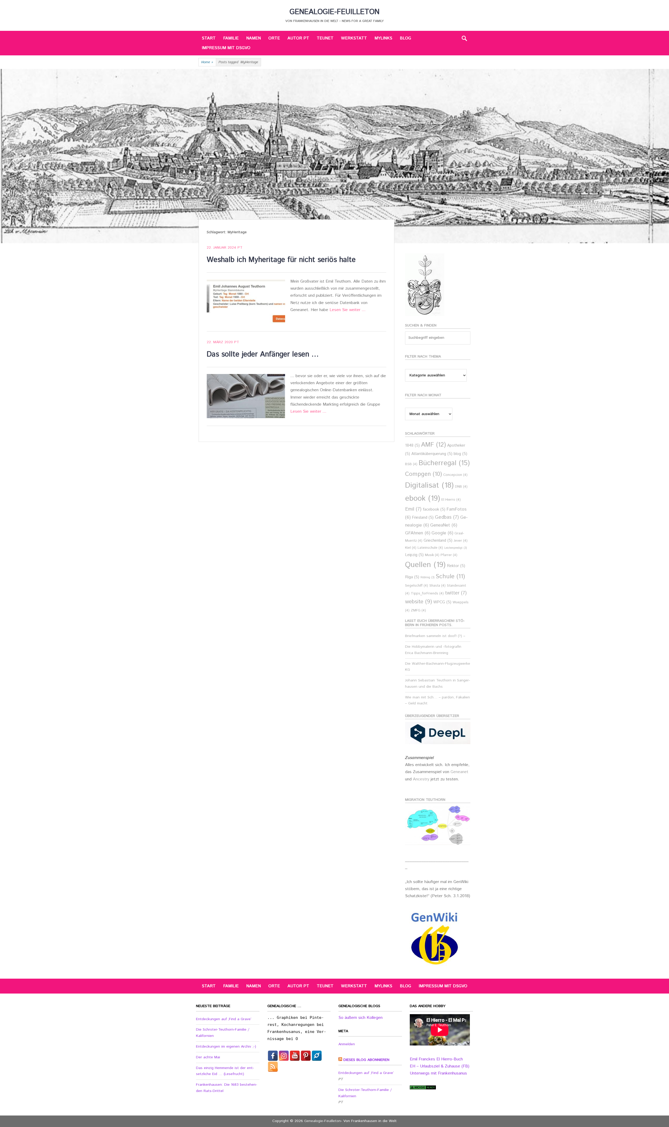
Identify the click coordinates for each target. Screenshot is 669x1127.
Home (207, 62)
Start (209, 38)
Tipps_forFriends (427, 593)
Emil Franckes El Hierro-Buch (436, 1059)
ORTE (274, 38)
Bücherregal (444, 463)
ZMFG (418, 610)
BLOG (405, 38)
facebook (434, 509)
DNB (461, 486)
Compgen (423, 474)
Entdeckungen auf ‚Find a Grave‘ (223, 1019)
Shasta (437, 585)
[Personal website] (317, 1055)
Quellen (425, 564)
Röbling (427, 577)
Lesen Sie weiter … (348, 310)
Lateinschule (430, 547)
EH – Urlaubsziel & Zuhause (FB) (439, 1066)
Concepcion (455, 474)
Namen (253, 38)
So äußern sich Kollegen (360, 1018)
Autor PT (298, 38)
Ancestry (422, 779)
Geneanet (459, 772)
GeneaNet (443, 525)
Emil (413, 509)
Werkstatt (354, 38)
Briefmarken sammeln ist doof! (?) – (435, 636)
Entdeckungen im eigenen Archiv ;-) (226, 1046)
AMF (433, 444)
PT (240, 247)
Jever (461, 540)
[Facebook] (273, 1055)
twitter (456, 593)
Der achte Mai (208, 1057)
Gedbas (447, 517)
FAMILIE (231, 38)
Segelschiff (416, 585)
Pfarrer (449, 555)
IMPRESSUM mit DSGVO (226, 48)
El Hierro (451, 499)
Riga (412, 577)
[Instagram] (284, 1055)
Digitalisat (429, 485)
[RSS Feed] (273, 1066)
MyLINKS (383, 38)
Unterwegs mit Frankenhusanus (438, 1073)
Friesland (423, 518)
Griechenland (438, 541)
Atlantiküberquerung (431, 454)
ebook (422, 498)
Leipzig (414, 555)
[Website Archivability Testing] (423, 1088)
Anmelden (346, 1044)
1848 (412, 445)
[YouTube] (295, 1055)
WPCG (442, 602)
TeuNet (325, 38)
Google (442, 533)
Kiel (410, 547)
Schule (450, 576)
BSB (411, 464)
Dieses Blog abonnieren (366, 1059)
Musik (432, 555)
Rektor (456, 566)
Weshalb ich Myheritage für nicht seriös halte (281, 260)
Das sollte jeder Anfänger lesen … (263, 354)
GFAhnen (417, 533)
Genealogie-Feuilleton (334, 12)
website (418, 602)
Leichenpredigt (455, 548)
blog (460, 454)
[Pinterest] (306, 1055)
